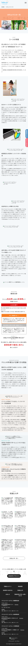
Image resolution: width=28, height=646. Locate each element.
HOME (3, 7)
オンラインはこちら (26, 143)
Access (16, 604)
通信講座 (23, 419)
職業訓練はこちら (26, 133)
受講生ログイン (7, 586)
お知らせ (8, 594)
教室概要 (20, 586)
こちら (19, 268)
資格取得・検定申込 (8, 590)
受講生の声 (20, 590)
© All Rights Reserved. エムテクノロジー (14, 643)
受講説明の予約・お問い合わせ (20, 595)
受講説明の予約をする (14, 576)
